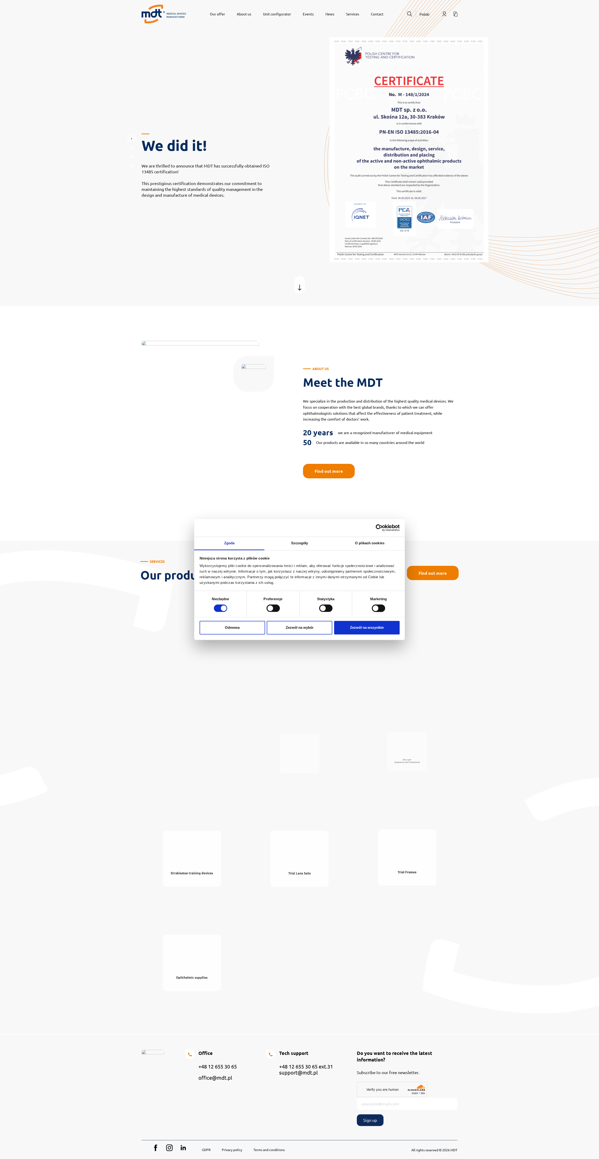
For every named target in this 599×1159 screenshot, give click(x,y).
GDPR (206, 1150)
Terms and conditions (269, 1150)
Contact (377, 14)
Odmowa (232, 628)
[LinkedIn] (183, 1147)
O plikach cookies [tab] (369, 543)
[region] (299, 153)
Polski (424, 14)
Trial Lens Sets (299, 884)
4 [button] (131, 167)
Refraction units (407, 671)
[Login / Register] (444, 14)
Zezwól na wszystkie (367, 628)
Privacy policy (232, 1150)
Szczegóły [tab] (299, 543)
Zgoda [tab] (229, 543)
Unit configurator (277, 14)
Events (308, 14)
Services (352, 14)
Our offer (217, 14)
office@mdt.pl (215, 1078)
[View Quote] (455, 14)
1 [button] (131, 138)
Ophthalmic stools (299, 780)
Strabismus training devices (192, 883)
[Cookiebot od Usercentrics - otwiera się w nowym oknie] (379, 527)
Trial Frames (407, 882)
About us (244, 14)
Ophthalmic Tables (192, 780)
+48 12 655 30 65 (217, 1066)
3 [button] (131, 158)
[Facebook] (155, 1147)
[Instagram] (169, 1147)
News (329, 14)
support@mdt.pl (298, 1072)
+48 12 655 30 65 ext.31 (306, 1066)
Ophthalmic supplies (191, 988)
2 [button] (131, 149)
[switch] (273, 608)
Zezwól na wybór (300, 628)
